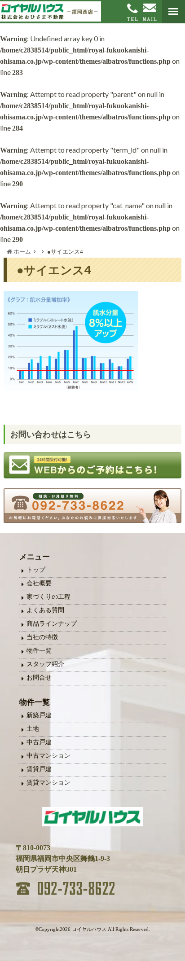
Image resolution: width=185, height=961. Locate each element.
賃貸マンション (48, 782)
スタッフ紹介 (45, 664)
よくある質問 (45, 610)
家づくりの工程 (48, 596)
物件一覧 (39, 650)
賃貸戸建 (39, 769)
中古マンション (48, 755)
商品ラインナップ (51, 623)
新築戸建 (39, 715)
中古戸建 (39, 742)
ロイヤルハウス (89, 929)
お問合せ (39, 677)
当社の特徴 (42, 637)
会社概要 (39, 583)
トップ (35, 569)
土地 (32, 728)
